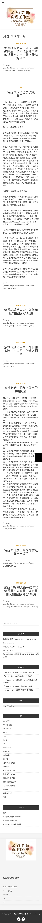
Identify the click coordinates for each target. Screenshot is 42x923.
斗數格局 (6, 755)
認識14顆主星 (8, 793)
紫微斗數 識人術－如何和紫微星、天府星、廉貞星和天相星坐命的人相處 (21, 590)
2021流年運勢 (8, 725)
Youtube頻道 (7, 891)
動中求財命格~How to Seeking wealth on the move (20, 639)
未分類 (5, 759)
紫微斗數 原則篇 (9, 771)
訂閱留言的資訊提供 (10, 821)
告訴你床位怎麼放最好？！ (21, 94)
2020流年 (6, 721)
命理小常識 (7, 748)
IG (4, 898)
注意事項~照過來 (9, 763)
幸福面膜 (6, 751)
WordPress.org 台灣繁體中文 (13, 824)
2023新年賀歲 (8, 651)
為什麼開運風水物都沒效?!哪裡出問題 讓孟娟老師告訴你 (21, 655)
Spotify (5, 895)
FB (4, 902)
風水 (21, 88)
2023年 (5, 732)
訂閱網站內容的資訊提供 (12, 817)
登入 (4, 813)
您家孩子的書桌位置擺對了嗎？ (14, 647)
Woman (5, 744)
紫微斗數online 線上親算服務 (26, 680)
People (5, 740)
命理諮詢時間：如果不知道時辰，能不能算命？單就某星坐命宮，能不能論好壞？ (21, 52)
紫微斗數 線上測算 (10, 782)
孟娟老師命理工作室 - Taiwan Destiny (27, 914)
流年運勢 (6, 767)
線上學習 (6, 790)
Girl (4, 736)
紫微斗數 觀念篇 (9, 786)
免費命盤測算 (21, 673)
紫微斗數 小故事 (9, 774)
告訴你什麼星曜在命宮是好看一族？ (21, 552)
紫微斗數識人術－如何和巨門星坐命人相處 (21, 311)
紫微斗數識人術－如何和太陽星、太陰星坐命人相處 (21, 350)
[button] (2, 2)
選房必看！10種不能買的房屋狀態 (21, 389)
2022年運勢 (7, 729)
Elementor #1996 (8, 643)
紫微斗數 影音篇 (21, 44)
